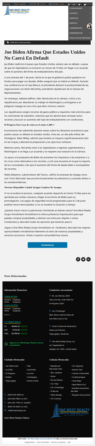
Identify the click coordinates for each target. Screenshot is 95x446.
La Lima (30, 373)
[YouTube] (85, 5)
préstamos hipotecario (60, 214)
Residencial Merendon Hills (55, 367)
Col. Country (55, 398)
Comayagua (32, 377)
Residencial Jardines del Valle (80, 389)
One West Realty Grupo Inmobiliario (32, 227)
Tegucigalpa (10, 381)
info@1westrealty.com (16, 410)
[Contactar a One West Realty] (89, 26)
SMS (69, 442)
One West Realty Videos (16, 417)
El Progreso (10, 373)
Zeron (53, 376)
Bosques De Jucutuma (81, 395)
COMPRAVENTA (76, 28)
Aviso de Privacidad (43, 442)
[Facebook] (68, 5)
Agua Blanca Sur (79, 384)
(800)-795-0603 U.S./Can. (17, 406)
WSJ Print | (21, 429)
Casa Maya (76, 381)
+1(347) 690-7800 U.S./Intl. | (38, 4)
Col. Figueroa (77, 366)
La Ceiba (9, 369)
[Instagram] (74, 5)
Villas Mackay (56, 395)
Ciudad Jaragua (78, 377)
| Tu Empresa (27, 425)
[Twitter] (79, 5)
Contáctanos (47, 245)
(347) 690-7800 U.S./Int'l (17, 399)
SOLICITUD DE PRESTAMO (80, 38)
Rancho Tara (77, 369)
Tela (29, 366)
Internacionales (25, 42)
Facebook (61, 227)
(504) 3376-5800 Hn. (15, 395)
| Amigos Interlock (37, 425)
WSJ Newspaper (30, 429)
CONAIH (19, 425)
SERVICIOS (74, 18)
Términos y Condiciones (58, 442)
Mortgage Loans (11, 425)
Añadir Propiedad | (20, 4)
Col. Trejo (54, 384)
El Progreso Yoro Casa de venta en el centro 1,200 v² (29, 125)
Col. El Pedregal (57, 387)
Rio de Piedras (56, 380)
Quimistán (31, 369)
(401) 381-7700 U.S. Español (19, 402)
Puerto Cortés (32, 381)
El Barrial (54, 391)
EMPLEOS (73, 23)
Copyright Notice (29, 442)
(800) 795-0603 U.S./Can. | (57, 4)
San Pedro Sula (11, 366)
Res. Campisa (56, 372)
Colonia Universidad (80, 373)
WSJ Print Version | (11, 429)
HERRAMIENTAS (76, 33)
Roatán (8, 377)
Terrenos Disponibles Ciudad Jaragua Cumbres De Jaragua (32, 187)
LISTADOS (74, 13)
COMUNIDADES (76, 8)
